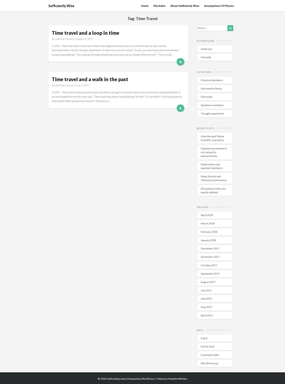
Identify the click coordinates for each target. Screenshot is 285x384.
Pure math (206, 96)
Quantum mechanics (212, 105)
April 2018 (207, 215)
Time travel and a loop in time (85, 33)
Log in (204, 338)
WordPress (148, 378)
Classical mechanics (212, 80)
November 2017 (210, 256)
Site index (159, 5)
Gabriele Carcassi (65, 38)
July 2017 (206, 290)
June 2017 (206, 298)
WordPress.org (209, 363)
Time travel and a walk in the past (90, 79)
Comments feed (210, 354)
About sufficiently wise (184, 5)
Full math (206, 57)
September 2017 (210, 273)
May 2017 (206, 306)
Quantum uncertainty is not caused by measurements (214, 152)
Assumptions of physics (219, 5)
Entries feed (207, 346)
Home (144, 5)
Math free (206, 49)
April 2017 (207, 315)
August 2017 (208, 281)
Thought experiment (212, 113)
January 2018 (208, 240)
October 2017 (209, 265)
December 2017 (210, 248)
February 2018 (209, 231)
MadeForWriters (177, 378)
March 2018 (208, 223)
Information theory (211, 88)
